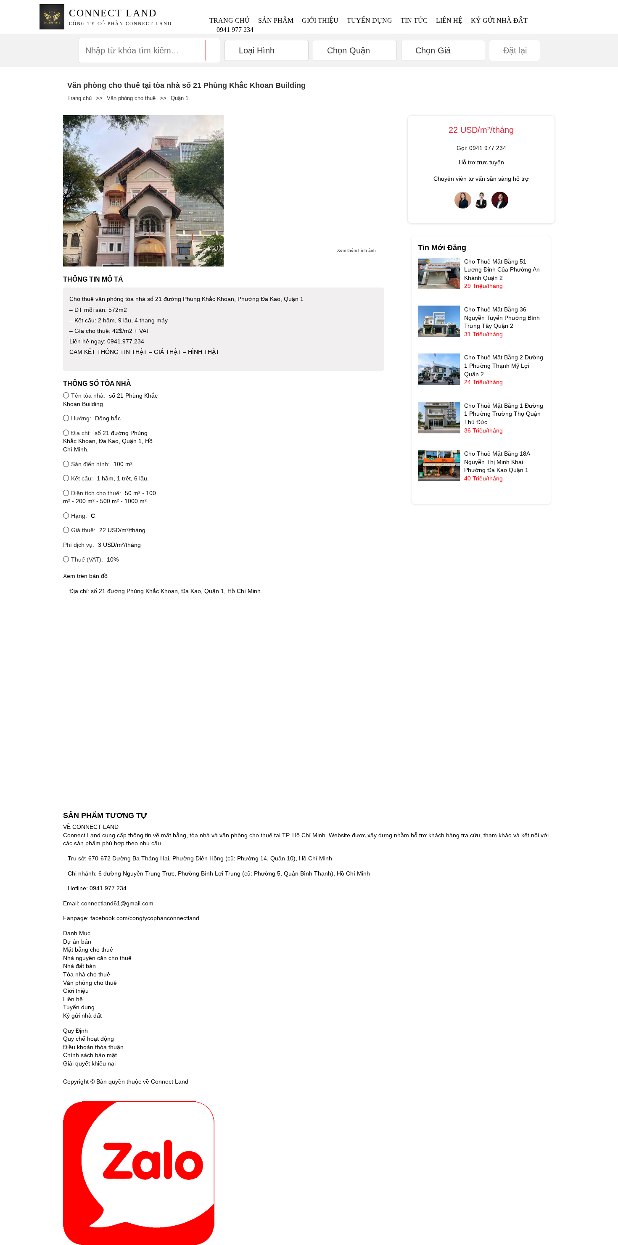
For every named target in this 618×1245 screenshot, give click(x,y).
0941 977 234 (235, 29)
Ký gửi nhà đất (499, 20)
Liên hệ (449, 20)
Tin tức (414, 20)
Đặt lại (515, 50)
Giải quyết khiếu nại (89, 1063)
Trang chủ (229, 20)
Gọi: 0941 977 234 (481, 148)
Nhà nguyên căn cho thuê (97, 958)
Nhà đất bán (79, 966)
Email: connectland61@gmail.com (108, 903)
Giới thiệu (320, 20)
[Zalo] (138, 1172)
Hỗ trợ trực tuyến (481, 162)
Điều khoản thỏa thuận (93, 1047)
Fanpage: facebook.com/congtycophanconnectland (131, 918)
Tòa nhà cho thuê (86, 974)
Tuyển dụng (369, 20)
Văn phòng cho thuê (131, 98)
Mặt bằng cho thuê (88, 949)
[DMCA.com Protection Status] (200, 1081)
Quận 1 (179, 98)
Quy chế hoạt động (88, 1038)
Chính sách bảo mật (90, 1055)
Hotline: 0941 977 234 (97, 888)
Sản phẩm (275, 20)
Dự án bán (77, 941)
